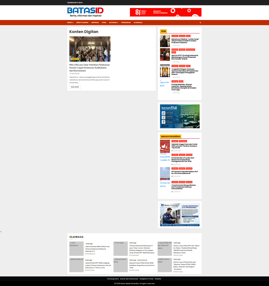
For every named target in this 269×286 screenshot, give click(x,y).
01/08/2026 (135, 255)
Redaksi (158, 279)
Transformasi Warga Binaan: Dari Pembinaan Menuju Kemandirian (183, 187)
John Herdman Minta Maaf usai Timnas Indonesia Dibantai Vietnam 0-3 (97, 248)
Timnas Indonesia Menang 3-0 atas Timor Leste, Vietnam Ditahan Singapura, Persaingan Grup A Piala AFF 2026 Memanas (141, 249)
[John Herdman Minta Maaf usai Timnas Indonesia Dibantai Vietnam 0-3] (76, 248)
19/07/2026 (179, 272)
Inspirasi (95, 22)
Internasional (190, 49)
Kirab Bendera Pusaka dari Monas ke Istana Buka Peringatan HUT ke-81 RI (182, 159)
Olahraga (138, 22)
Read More (75, 87)
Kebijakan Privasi (146, 279)
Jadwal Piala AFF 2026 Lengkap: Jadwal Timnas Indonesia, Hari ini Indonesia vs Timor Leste (98, 265)
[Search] (200, 23)
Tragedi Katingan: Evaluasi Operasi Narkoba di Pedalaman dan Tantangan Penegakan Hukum (184, 71)
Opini (104, 22)
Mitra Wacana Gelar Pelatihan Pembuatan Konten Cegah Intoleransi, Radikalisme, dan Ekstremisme (89, 67)
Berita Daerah (82, 22)
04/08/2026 (91, 254)
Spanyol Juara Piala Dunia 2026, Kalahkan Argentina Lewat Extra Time (142, 265)
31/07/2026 (179, 255)
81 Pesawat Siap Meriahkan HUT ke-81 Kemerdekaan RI (184, 172)
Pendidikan (126, 22)
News (69, 22)
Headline (175, 36)
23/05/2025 (76, 73)
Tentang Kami (113, 279)
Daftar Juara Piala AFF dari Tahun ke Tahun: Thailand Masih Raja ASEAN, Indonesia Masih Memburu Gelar (186, 249)
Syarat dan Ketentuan (129, 279)
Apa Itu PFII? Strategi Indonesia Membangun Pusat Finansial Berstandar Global (184, 57)
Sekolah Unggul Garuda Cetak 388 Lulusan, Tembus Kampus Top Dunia (184, 146)
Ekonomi (113, 22)
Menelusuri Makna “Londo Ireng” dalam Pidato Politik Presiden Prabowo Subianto (185, 41)
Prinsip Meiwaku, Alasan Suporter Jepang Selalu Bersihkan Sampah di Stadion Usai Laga (183, 87)
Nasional (182, 36)
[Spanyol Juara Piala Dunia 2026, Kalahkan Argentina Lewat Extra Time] (120, 265)
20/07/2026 (135, 270)
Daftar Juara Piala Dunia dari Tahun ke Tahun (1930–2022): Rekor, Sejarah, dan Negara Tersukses (184, 265)
